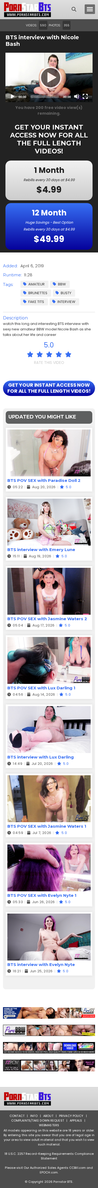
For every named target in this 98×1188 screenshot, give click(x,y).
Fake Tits (36, 301)
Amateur (36, 284)
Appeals (76, 1120)
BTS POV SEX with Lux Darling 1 (41, 687)
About (48, 1116)
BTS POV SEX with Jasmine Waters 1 (46, 826)
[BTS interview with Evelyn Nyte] (49, 917)
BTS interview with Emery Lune (41, 549)
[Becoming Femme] (49, 1048)
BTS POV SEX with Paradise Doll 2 (44, 480)
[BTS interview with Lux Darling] (49, 709)
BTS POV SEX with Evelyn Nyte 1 (41, 895)
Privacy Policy (71, 1116)
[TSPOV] (49, 1065)
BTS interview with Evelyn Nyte (41, 964)
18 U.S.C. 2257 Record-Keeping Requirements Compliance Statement (49, 1156)
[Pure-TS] (49, 1013)
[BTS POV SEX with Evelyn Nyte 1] (49, 848)
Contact (17, 1116)
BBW (62, 284)
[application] (49, 77)
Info (33, 1116)
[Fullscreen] (85, 96)
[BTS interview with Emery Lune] (49, 502)
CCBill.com (77, 1167)
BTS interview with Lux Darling (40, 757)
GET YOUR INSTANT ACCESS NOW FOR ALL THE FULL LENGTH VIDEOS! (49, 387)
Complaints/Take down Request (37, 1120)
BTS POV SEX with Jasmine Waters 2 (47, 618)
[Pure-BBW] (49, 1030)
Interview (66, 301)
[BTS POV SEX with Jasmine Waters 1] (49, 779)
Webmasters (49, 1125)
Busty (66, 293)
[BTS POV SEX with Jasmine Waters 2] (49, 571)
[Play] (49, 77)
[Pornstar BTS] (27, 9)
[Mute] (76, 96)
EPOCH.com (49, 1172)
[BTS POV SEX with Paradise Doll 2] (49, 433)
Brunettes (37, 293)
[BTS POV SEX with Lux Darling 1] (49, 640)
